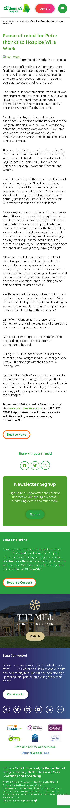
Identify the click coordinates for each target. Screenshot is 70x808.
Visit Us (35, 636)
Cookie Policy (26, 788)
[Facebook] (24, 465)
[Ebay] (60, 709)
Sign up (35, 514)
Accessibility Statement (48, 788)
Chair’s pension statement (27, 791)
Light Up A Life (51, 791)
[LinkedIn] (49, 709)
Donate (45, 8)
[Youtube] (38, 709)
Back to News (16, 434)
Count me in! (15, 694)
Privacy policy (9, 788)
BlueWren (29, 800)
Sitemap (7, 791)
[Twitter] (35, 465)
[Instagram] (45, 465)
